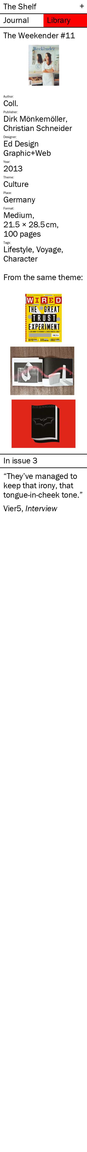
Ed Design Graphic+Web (27, 148)
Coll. (10, 103)
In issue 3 (20, 460)
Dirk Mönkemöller (34, 118)
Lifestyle (17, 249)
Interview (41, 508)
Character (20, 258)
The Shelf (19, 6)
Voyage (48, 249)
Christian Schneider (37, 128)
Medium (17, 215)
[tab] (22, 20)
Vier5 (12, 508)
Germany (19, 199)
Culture (16, 184)
